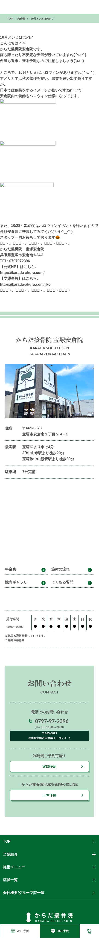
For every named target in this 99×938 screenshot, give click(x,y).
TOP (7, 841)
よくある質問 (62, 582)
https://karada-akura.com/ (22, 273)
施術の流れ (60, 569)
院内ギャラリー (18, 582)
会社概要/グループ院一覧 (23, 893)
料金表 (10, 569)
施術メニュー (14, 867)
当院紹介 (10, 854)
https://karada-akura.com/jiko (25, 284)
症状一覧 (10, 880)
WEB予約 (49, 766)
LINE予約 (49, 795)
